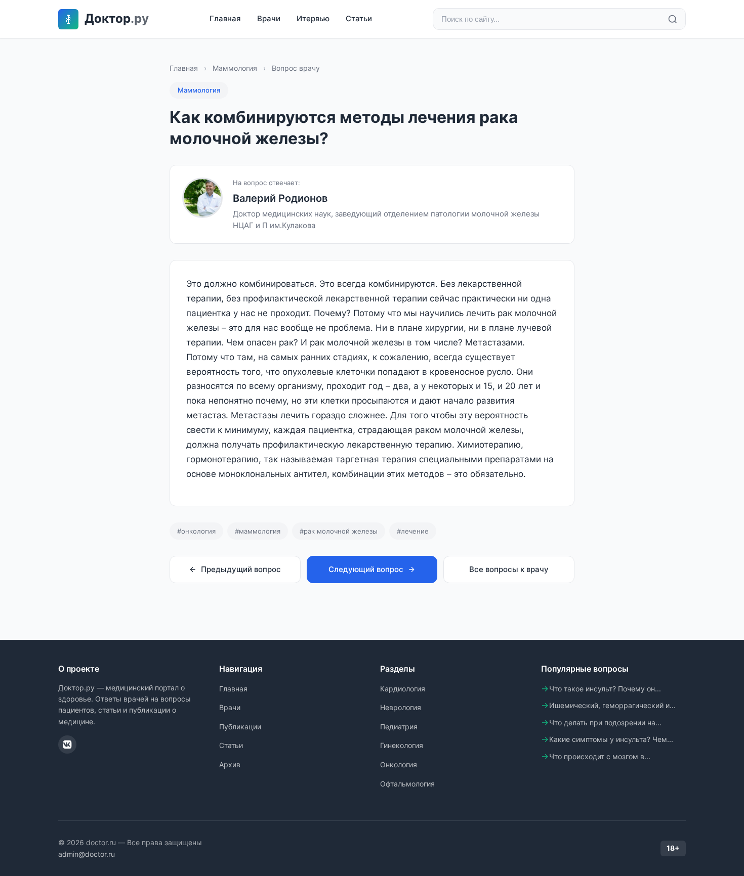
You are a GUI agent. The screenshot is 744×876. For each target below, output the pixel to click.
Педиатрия (399, 726)
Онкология (398, 764)
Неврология (400, 707)
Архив (229, 764)
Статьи (359, 18)
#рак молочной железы (339, 531)
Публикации (240, 726)
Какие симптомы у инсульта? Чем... (611, 739)
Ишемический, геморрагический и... (612, 705)
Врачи (268, 18)
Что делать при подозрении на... (605, 722)
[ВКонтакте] (67, 744)
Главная (225, 18)
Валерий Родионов (280, 198)
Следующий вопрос (365, 569)
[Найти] (673, 19)
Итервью (313, 18)
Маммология (235, 68)
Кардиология (402, 688)
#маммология (257, 531)
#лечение (413, 531)
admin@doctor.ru (86, 854)
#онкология (196, 531)
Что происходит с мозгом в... (599, 756)
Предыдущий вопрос (241, 569)
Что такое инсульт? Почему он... (605, 688)
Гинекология (401, 745)
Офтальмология (407, 783)
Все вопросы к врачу (509, 569)
